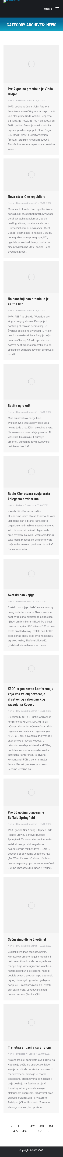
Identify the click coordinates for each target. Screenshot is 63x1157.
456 (24, 1131)
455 (15, 1131)
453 (42, 1126)
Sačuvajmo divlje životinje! (27, 939)
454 (51, 1126)
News (11, 100)
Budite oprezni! (19, 406)
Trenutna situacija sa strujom (29, 1047)
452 (32, 1126)
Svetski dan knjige (21, 595)
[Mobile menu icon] (57, 9)
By (24, 100)
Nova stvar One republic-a (27, 197)
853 (40, 1131)
